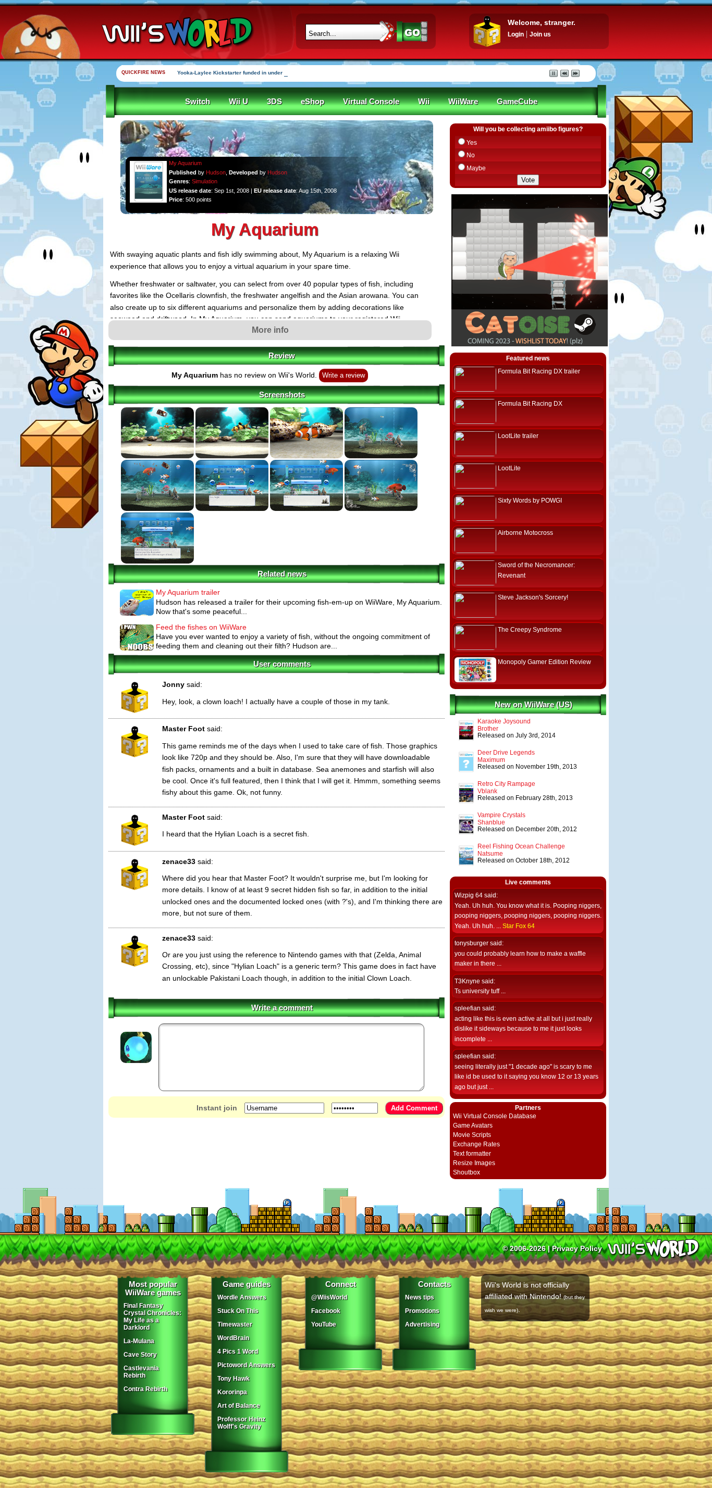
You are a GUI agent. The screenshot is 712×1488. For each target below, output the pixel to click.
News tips (419, 1297)
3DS (274, 101)
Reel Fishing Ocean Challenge (521, 846)
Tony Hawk (233, 1378)
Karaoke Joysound (504, 721)
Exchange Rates (476, 1144)
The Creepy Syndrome (530, 629)
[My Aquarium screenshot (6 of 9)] (231, 508)
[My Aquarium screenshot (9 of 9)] (157, 561)
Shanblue (491, 822)
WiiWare (463, 101)
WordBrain (233, 1338)
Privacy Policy (577, 1248)
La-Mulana (139, 1341)
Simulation (204, 181)
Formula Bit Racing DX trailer (539, 371)
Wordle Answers (241, 1297)
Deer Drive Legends (506, 752)
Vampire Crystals (501, 815)
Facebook (325, 1311)
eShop (312, 101)
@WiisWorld (329, 1297)
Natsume (490, 853)
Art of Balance (238, 1405)
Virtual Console (371, 101)
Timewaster (234, 1324)
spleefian (468, 1008)
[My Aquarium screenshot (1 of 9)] (157, 456)
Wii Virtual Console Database (494, 1116)
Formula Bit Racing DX (530, 403)
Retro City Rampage (506, 783)
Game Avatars (473, 1125)
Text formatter (472, 1153)
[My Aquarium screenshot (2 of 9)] (231, 456)
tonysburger (471, 943)
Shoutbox (466, 1172)
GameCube (517, 101)
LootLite (509, 468)
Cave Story (140, 1354)
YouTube (323, 1324)
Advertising (422, 1324)
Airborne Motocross (525, 532)
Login (516, 34)
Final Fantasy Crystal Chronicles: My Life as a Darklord (152, 1316)
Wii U (238, 101)
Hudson (216, 172)
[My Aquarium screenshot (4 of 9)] (381, 456)
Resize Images (474, 1163)
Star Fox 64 (518, 926)
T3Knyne (467, 981)
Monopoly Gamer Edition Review (544, 662)
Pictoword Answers (246, 1365)
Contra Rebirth (145, 1389)
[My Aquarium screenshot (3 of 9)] (306, 456)
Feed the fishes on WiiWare (201, 627)
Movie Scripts (472, 1135)
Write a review (343, 375)
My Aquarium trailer (188, 592)
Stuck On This (238, 1311)
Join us (540, 34)
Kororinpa (232, 1392)
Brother (487, 728)
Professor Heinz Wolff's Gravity (241, 1423)
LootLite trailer (518, 436)
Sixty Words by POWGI (530, 500)
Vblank (487, 791)
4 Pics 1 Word (237, 1351)
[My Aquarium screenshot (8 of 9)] (381, 508)
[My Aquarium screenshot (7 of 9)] (306, 508)
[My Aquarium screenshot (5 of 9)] (157, 508)
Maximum (491, 760)
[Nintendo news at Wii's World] (176, 33)
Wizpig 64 (469, 895)
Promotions (422, 1311)
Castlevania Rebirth (141, 1372)
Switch (197, 101)
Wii (423, 101)
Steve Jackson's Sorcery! (533, 597)
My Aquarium (185, 163)
